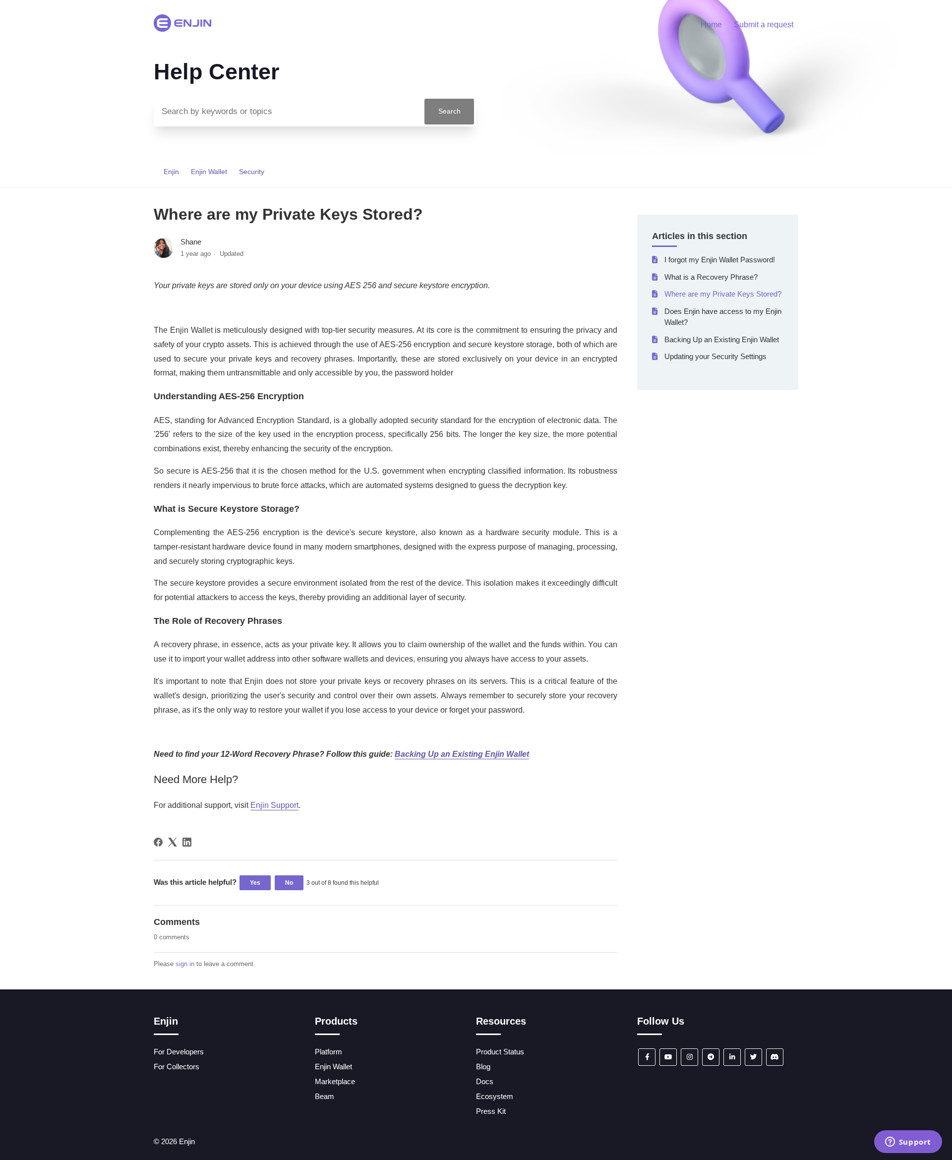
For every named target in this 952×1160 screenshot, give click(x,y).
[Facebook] (158, 842)
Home (711, 24)
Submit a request (763, 24)
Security (251, 172)
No (289, 882)
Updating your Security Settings (715, 356)
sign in (185, 964)
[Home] (182, 29)
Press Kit (491, 1111)
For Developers (179, 1051)
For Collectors (176, 1066)
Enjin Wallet (209, 172)
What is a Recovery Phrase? (711, 277)
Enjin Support (274, 805)
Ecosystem (494, 1096)
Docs (484, 1081)
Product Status (500, 1051)
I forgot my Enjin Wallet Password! (719, 259)
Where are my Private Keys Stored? (722, 294)
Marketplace (335, 1081)
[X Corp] (172, 842)
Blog (483, 1066)
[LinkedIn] (186, 842)
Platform (328, 1051)
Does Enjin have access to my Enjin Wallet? (722, 317)
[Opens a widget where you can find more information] (908, 1142)
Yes (255, 882)
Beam (324, 1096)
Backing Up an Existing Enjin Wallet (721, 339)
